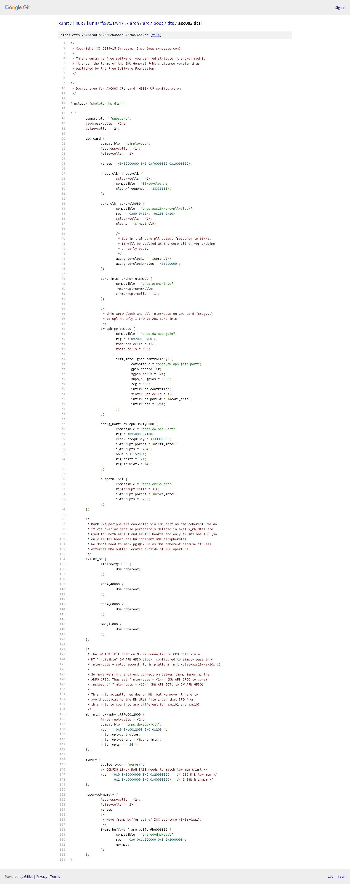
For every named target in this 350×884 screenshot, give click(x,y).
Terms (55, 876)
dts (170, 23)
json (341, 876)
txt (330, 876)
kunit (63, 23)
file (156, 35)
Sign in (340, 7)
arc (146, 23)
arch (134, 23)
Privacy (41, 876)
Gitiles (28, 876)
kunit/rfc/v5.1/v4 (104, 23)
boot (158, 23)
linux (78, 23)
